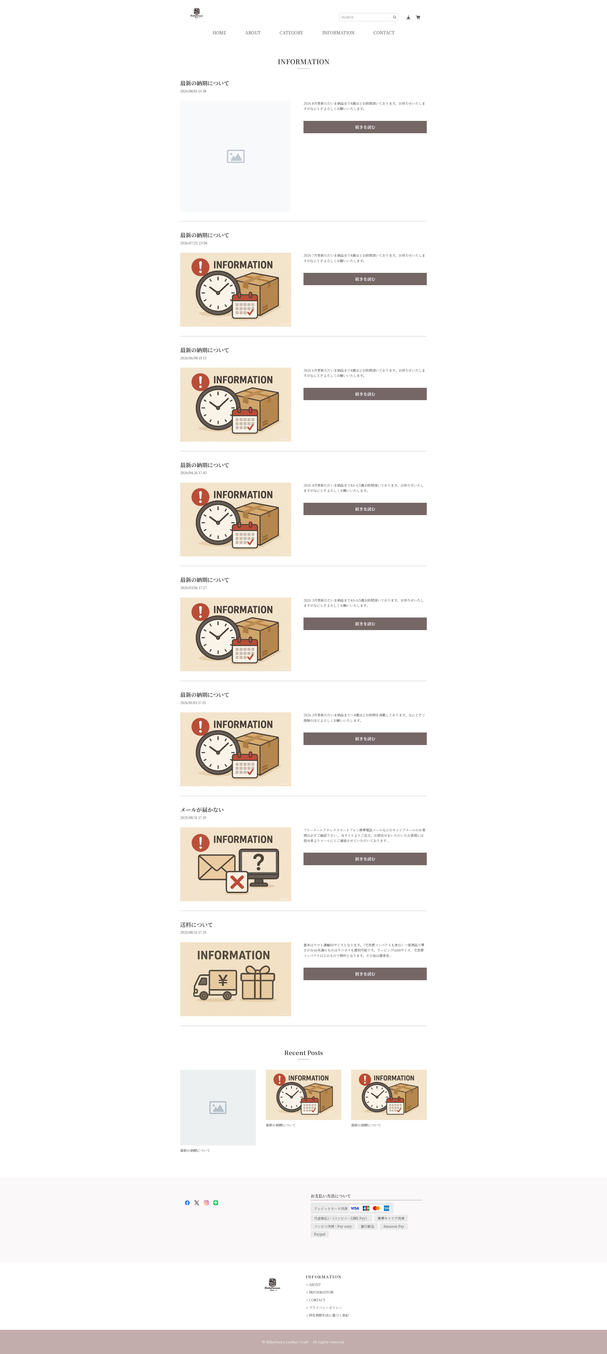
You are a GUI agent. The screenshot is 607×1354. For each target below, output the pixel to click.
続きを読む (365, 127)
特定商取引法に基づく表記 (329, 1315)
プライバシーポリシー (325, 1307)
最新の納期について (204, 83)
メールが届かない (202, 809)
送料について (196, 924)
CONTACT (317, 1300)
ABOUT (315, 1284)
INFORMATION (321, 1292)
